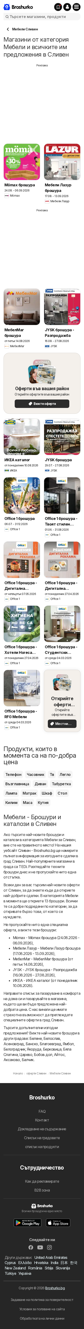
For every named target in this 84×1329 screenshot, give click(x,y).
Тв (52, 774)
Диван (40, 784)
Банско (32, 1043)
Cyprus (10, 1262)
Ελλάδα (25, 1262)
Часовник (35, 774)
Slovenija (63, 1268)
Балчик (28, 1059)
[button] (67, 7)
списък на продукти (42, 1146)
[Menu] (76, 7)
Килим (11, 802)
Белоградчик (14, 1049)
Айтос (59, 1054)
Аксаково (12, 1059)
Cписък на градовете (42, 1137)
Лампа (11, 793)
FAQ (42, 1111)
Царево (25, 1054)
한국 (73, 1262)
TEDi (23, 866)
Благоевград (50, 1043)
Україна (24, 1273)
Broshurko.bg (55, 1288)
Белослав (51, 1038)
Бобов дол (43, 1054)
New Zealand (15, 1268)
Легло (65, 774)
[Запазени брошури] (58, 7)
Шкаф (47, 793)
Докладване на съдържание (42, 1129)
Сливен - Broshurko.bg (36, 850)
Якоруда (34, 1049)
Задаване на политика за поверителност (42, 1300)
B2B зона (42, 1190)
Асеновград (14, 1043)
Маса (27, 802)
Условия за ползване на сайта (42, 1309)
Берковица (52, 1049)
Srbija (49, 1268)
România (35, 1268)
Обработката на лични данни (42, 1318)
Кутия (43, 802)
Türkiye (10, 1273)
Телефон (13, 774)
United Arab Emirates (50, 1257)
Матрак (29, 793)
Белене (35, 1038)
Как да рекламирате (42, 1181)
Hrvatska (41, 1262)
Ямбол (68, 1043)
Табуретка (61, 784)
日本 (64, 1262)
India (54, 1262)
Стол (62, 793)
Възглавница (17, 784)
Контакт (42, 1120)
